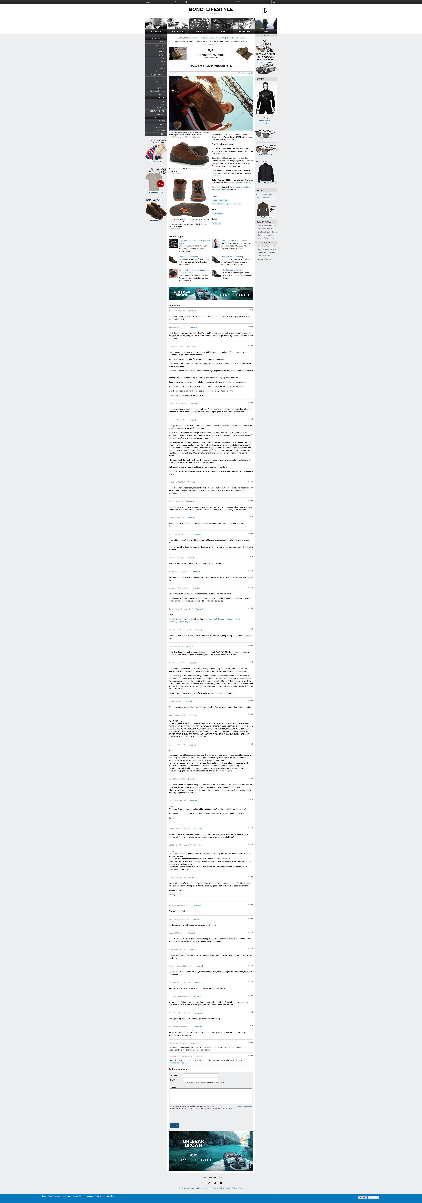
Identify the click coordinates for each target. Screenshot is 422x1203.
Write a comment (244, 73)
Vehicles (162, 52)
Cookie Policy (231, 1188)
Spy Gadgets (160, 81)
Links (163, 134)
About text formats (245, 1107)
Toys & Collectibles (157, 91)
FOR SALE (161, 94)
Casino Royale (218, 213)
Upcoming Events (158, 114)
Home (147, 2)
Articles (162, 104)
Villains (162, 68)
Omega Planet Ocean (223, 190)
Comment (173, 1087)
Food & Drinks (160, 55)
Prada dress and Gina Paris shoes (234, 241)
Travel (163, 58)
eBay (226, 173)
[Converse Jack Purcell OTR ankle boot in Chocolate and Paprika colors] (189, 166)
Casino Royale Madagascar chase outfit (226, 204)
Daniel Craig (217, 223)
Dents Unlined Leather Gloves (269, 232)
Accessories (160, 45)
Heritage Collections (157, 75)
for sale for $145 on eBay (242, 183)
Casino (162, 61)
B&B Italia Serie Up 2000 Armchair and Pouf (275, 229)
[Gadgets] (200, 33)
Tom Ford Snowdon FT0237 (268, 246)
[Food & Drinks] (244, 33)
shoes (215, 200)
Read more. (242, 41)
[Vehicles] (222, 33)
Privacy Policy (218, 1188)
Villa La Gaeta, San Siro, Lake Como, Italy (273, 249)
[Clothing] (156, 33)
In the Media (160, 127)
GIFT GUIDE (240, 38)
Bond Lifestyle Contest (267, 238)
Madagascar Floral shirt (242, 187)
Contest (162, 121)
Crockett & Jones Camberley (232, 257)
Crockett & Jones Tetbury (232, 270)
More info (110, 1196)
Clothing (162, 42)
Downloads (161, 88)
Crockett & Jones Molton (188, 257)
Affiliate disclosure (203, 1188)
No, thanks (373, 1197)
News (163, 101)
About (181, 1188)
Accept (362, 1197)
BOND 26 (230, 38)
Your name (174, 1075)
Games (162, 85)
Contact (162, 124)
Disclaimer (190, 1188)
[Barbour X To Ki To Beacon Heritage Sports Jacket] (266, 219)
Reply (251, 310)
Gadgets (162, 48)
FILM (189, 38)
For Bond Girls (160, 65)
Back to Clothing (174, 73)
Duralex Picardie (264, 259)
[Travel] (266, 33)
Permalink (192, 311)
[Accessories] (178, 33)
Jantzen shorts (264, 256)
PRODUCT (205, 38)
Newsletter (161, 131)
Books (162, 78)
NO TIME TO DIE (159, 108)
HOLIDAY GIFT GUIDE (157, 111)
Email (172, 1080)
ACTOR (196, 38)
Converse (223, 200)
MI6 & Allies (160, 71)
